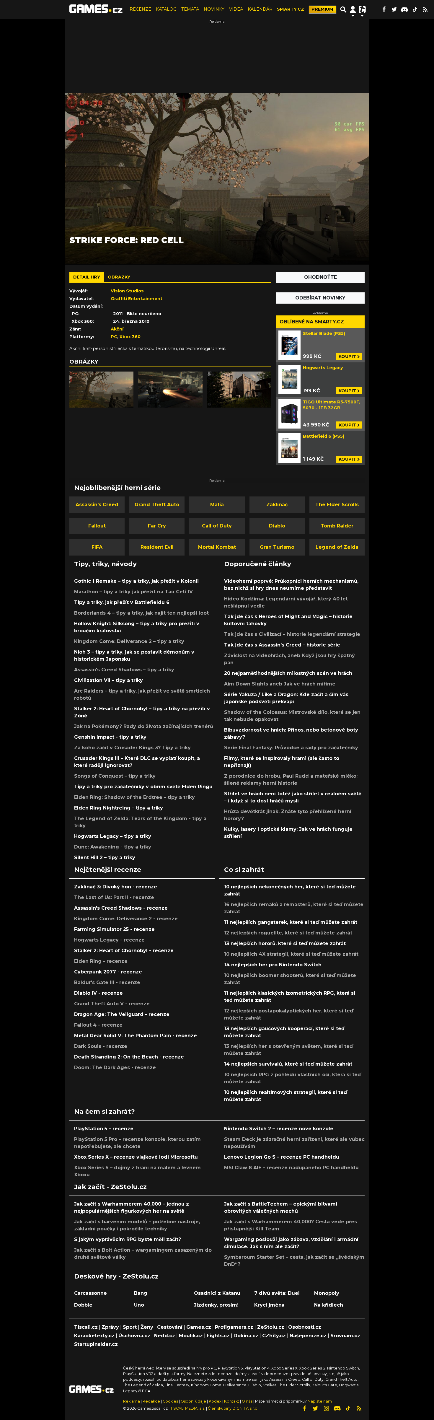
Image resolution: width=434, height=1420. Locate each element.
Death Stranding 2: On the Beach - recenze (129, 1057)
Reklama (131, 1401)
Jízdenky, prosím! (216, 1305)
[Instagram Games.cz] (326, 1408)
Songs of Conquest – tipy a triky (115, 776)
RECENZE (140, 9)
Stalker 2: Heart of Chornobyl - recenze (124, 950)
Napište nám (320, 1401)
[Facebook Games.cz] (383, 9)
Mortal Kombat (217, 547)
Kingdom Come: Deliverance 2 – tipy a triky (129, 641)
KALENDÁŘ (260, 9)
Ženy (147, 1327)
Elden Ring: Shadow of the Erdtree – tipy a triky (134, 797)
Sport (130, 1327)
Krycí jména (269, 1305)
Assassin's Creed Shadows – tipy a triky (124, 669)
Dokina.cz (246, 1335)
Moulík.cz (191, 1335)
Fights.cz (218, 1335)
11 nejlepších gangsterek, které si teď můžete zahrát (290, 922)
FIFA (97, 547)
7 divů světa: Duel (277, 1293)
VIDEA (236, 9)
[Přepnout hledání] (343, 9)
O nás (247, 1401)
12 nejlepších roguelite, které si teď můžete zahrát (288, 933)
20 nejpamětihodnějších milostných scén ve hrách (288, 673)
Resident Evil (157, 547)
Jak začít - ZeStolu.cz (110, 1187)
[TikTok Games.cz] (414, 9)
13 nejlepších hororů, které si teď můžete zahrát (285, 943)
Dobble (83, 1305)
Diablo (277, 526)
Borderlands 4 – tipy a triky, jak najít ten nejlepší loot (141, 613)
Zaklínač (277, 504)
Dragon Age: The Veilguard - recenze (121, 1014)
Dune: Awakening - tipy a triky (112, 847)
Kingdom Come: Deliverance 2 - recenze (126, 918)
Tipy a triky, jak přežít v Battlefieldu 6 (121, 602)
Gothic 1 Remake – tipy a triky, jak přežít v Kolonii (136, 581)
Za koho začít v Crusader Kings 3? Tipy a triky (132, 747)
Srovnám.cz (345, 1335)
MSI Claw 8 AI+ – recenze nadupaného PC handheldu (291, 1167)
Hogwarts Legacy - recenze (109, 940)
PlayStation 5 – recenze (103, 1128)
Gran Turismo (277, 547)
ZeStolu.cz (270, 1327)
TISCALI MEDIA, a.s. (187, 1408)
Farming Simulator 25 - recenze (114, 929)
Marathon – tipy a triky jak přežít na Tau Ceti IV (133, 592)
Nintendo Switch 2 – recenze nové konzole (278, 1128)
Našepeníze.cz (308, 1335)
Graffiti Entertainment (136, 298)
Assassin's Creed (97, 504)
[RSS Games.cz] (425, 9)
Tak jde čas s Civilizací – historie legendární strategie (292, 634)
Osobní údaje (193, 1401)
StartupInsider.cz (96, 1344)
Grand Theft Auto (157, 504)
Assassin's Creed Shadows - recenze (121, 908)
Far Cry (157, 526)
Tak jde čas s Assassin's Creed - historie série (282, 645)
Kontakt (232, 1401)
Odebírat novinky (320, 298)
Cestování (169, 1327)
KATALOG (166, 9)
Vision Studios (127, 291)
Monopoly (326, 1293)
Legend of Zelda (337, 547)
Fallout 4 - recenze (98, 1025)
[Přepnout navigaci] (353, 9)
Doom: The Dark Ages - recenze (115, 1067)
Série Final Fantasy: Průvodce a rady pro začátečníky (291, 747)
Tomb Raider (337, 526)
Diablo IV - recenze (98, 993)
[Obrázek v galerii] (101, 390)
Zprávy (110, 1327)
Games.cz (198, 1327)
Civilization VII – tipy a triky (108, 680)
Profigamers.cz (234, 1327)
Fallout (97, 526)
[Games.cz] (96, 9)
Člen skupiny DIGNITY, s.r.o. (233, 1408)
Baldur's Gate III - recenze (107, 982)
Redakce (151, 1401)
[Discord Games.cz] (404, 9)
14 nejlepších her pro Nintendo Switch (273, 965)
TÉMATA (190, 9)
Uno (139, 1305)
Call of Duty (217, 526)
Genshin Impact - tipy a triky (110, 737)
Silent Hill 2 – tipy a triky (104, 857)
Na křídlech (328, 1305)
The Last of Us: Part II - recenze (114, 897)
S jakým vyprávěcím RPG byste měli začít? (127, 1239)
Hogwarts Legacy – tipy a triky (112, 836)
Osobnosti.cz (304, 1327)
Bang (140, 1293)
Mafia (217, 504)
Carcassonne (90, 1293)
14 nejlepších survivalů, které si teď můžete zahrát (288, 1064)
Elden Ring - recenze (101, 961)
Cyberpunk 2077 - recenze (108, 972)
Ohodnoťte (320, 277)
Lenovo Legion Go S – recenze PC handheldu (281, 1157)
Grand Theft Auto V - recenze (112, 1004)
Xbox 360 (130, 336)
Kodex (215, 1401)
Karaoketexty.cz (94, 1335)
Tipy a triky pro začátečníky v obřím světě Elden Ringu (143, 786)
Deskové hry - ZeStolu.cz (116, 1276)
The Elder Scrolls (337, 504)
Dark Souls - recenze (100, 1046)
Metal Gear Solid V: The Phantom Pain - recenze (135, 1035)
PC (114, 336)
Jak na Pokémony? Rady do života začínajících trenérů (143, 726)
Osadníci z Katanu (217, 1293)
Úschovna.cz (134, 1335)
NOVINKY (214, 9)
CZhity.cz (274, 1335)
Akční (117, 329)
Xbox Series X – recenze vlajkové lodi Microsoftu (136, 1157)
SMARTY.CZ (290, 9)
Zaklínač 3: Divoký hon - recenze (115, 887)
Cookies (170, 1401)
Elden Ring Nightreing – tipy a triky (118, 808)
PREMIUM (322, 9)
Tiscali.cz (86, 1327)
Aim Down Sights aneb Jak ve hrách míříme (279, 684)
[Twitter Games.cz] (394, 9)
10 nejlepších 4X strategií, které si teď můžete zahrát (291, 954)
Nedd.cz (164, 1335)
